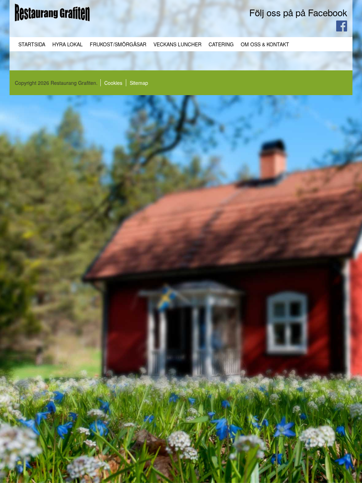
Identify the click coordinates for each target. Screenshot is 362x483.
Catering (221, 44)
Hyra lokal (67, 44)
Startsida (31, 44)
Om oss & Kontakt (265, 44)
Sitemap (139, 82)
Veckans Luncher (177, 44)
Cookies (113, 82)
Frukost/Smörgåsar (118, 44)
